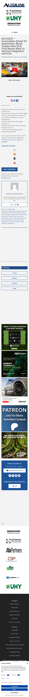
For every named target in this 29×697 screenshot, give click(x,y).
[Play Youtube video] (14, 69)
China (2, 216)
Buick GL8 (7, 212)
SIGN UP (14, 486)
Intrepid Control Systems (8, 140)
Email (14, 288)
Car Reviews (14, 618)
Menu (16, 32)
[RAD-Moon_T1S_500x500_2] (14, 350)
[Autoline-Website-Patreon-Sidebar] (14, 431)
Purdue (3, 219)
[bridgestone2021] (14, 24)
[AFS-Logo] (13, 568)
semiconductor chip (11, 219)
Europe (10, 218)
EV (13, 218)
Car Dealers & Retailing (14, 655)
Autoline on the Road (14, 614)
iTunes (15, 273)
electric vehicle (9, 216)
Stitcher (14, 278)
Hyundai (19, 218)
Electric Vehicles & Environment (14, 648)
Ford (15, 218)
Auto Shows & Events (14, 637)
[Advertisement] (14, 244)
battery (10, 211)
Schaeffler (4, 142)
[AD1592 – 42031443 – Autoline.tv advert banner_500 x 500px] (14, 376)
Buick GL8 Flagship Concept (18, 212)
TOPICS (14, 627)
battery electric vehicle (18, 211)
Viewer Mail (14, 630)
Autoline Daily (11, 209)
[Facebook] (11, 205)
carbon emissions (5, 214)
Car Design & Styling (14, 652)
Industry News (14, 633)
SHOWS (14, 601)
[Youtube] (17, 205)
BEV (26, 211)
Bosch (3, 212)
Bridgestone (20, 138)
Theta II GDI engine (14, 221)
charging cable (14, 214)
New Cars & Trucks (14, 641)
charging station (23, 214)
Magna (19, 140)
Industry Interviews (14, 604)
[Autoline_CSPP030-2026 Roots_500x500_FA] (14, 458)
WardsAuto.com (6, 178)
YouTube (14, 283)
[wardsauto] (13, 577)
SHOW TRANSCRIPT (9, 169)
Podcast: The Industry (14, 622)
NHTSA (24, 218)
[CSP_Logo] (13, 559)
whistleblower (11, 223)
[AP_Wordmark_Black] (13, 550)
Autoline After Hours (15, 611)
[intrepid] (14, 12)
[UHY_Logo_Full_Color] (14, 18)
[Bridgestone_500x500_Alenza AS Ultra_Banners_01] (14, 403)
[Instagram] (15, 205)
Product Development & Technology (14, 644)
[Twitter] (13, 205)
